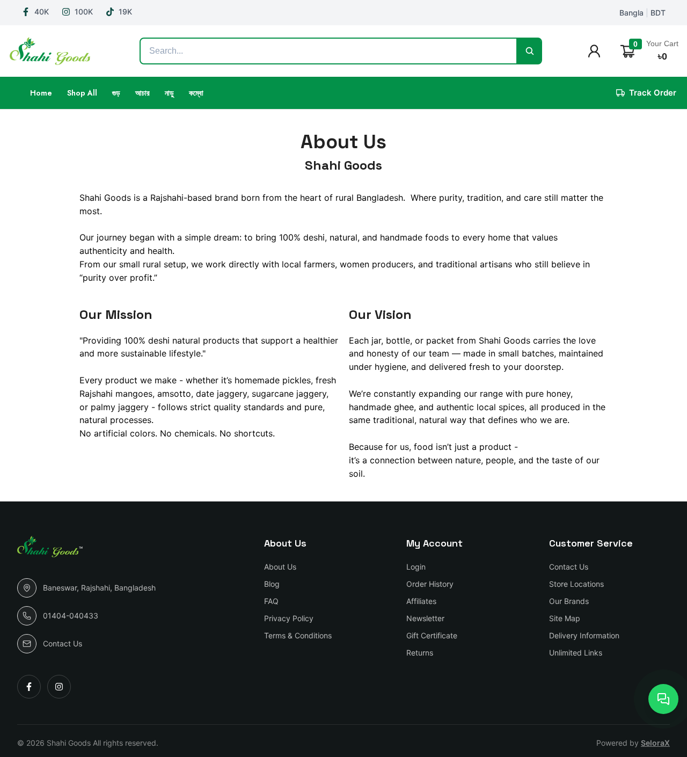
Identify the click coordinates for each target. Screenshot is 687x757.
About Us (280, 566)
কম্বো (196, 93)
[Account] (597, 51)
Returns (419, 652)
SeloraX (655, 742)
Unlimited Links (575, 652)
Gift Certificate (431, 635)
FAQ (271, 601)
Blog (272, 583)
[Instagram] (59, 686)
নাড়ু (169, 93)
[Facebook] (29, 686)
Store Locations (576, 583)
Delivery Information (584, 635)
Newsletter (425, 618)
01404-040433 (70, 615)
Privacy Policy (288, 618)
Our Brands (569, 601)
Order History (430, 583)
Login (416, 566)
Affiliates (421, 601)
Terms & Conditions (298, 635)
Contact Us (62, 643)
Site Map (564, 618)
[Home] (53, 51)
